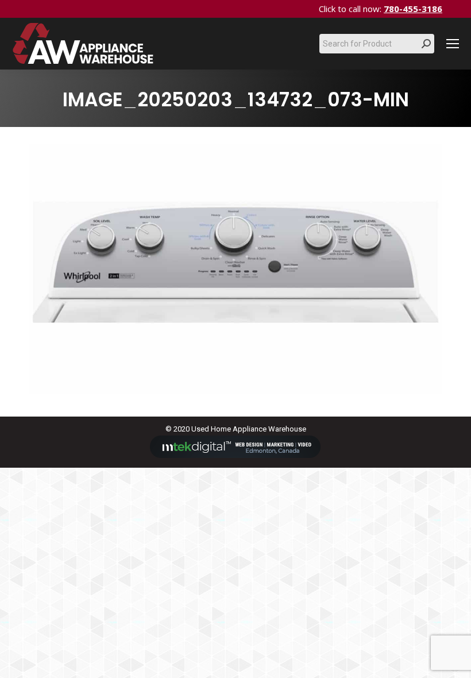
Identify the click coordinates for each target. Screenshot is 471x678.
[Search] (426, 43)
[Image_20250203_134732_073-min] (235, 269)
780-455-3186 (413, 8)
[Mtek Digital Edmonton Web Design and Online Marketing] (235, 455)
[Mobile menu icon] (453, 44)
